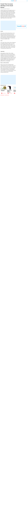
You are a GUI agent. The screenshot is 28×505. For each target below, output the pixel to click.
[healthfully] (14, 0)
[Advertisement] (8, 25)
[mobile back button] (0, 0)
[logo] (21, 26)
